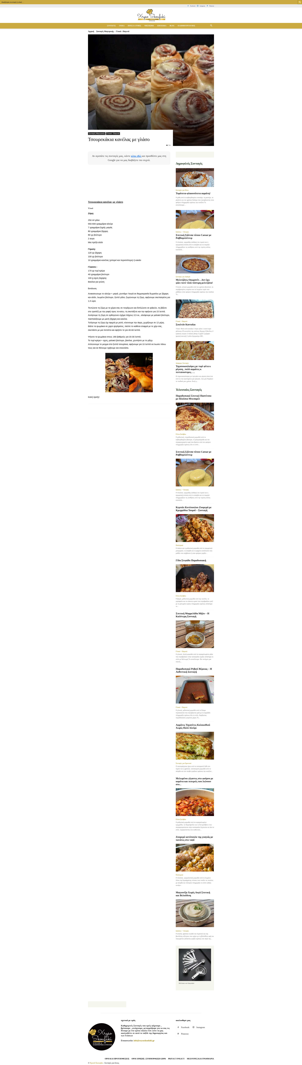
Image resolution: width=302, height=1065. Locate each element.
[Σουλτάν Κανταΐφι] (195, 308)
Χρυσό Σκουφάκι (96, 1063)
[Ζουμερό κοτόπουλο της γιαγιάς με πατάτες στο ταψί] (195, 858)
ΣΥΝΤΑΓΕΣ (111, 26)
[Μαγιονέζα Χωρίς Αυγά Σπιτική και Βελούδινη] (195, 913)
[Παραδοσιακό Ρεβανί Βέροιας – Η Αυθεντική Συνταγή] (195, 690)
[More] (133, 413)
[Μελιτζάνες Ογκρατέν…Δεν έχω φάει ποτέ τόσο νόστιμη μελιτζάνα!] (195, 264)
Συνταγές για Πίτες (182, 190)
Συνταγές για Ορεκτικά (183, 763)
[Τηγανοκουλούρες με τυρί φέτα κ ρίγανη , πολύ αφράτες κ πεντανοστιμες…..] (195, 350)
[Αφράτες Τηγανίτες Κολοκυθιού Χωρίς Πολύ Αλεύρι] (195, 746)
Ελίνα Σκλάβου (181, 434)
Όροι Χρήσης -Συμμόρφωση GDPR (149, 1059)
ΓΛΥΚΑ (121, 26)
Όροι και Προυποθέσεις (117, 1059)
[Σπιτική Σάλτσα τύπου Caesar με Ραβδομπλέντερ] (195, 219)
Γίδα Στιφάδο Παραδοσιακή (191, 560)
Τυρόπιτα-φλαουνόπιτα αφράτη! (193, 193)
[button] (211, 26)
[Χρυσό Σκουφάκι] (151, 15)
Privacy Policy (176, 1059)
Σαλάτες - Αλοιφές (182, 232)
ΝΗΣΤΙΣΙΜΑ (149, 26)
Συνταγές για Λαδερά (183, 276)
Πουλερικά (179, 545)
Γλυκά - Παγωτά (113, 133)
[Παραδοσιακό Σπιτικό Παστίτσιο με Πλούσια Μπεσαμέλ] (195, 417)
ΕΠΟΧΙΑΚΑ (161, 26)
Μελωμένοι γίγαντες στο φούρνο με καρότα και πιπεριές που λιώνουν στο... (194, 781)
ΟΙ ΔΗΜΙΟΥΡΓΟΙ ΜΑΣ (186, 26)
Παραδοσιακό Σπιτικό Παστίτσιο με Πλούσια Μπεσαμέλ (193, 397)
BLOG (172, 26)
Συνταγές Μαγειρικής (105, 31)
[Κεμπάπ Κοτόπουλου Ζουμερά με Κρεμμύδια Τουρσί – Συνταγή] (195, 528)
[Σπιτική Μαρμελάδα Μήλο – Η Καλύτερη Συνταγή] (195, 634)
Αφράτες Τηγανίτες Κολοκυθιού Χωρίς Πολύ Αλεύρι (193, 726)
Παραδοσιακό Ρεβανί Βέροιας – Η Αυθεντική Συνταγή (194, 670)
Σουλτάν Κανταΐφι (186, 324)
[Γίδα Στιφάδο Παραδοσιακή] (195, 578)
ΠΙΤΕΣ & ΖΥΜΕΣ (134, 26)
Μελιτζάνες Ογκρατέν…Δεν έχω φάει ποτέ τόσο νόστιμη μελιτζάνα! (194, 281)
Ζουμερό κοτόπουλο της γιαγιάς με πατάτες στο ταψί (194, 838)
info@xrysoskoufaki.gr (144, 1040)
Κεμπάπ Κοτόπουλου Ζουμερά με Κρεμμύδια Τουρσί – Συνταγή (194, 509)
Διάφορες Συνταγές (182, 363)
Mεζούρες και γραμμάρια (200, 1059)
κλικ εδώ (136, 155)
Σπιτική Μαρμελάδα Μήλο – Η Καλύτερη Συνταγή (192, 615)
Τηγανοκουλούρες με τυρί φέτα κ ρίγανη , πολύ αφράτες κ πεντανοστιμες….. (193, 369)
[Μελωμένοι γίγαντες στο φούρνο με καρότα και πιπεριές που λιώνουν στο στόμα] (195, 802)
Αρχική (91, 31)
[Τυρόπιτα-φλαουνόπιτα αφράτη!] (195, 177)
